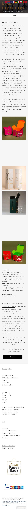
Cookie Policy (7, 505)
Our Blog (5, 428)
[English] (11, 2)
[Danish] (6, 2)
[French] (13, 2)
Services (5, 438)
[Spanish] (25, 2)
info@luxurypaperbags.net (15, 407)
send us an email (14, 351)
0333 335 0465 (19, 349)
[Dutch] (8, 2)
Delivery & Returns (8, 448)
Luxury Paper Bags (8, 307)
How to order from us (9, 431)
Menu (14, 15)
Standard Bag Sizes (8, 433)
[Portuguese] (23, 2)
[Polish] (21, 2)
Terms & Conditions (8, 446)
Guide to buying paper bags (11, 435)
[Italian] (18, 2)
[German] (16, 2)
